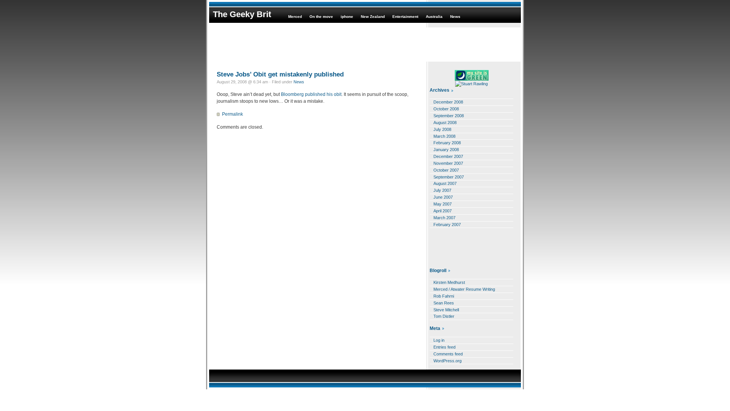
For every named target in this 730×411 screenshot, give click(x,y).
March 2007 (444, 217)
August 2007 (445, 183)
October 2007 (446, 170)
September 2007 (448, 177)
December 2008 (448, 102)
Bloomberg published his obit (311, 94)
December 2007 (448, 156)
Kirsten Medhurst (449, 282)
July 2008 (442, 129)
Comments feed (448, 354)
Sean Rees (443, 303)
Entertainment (405, 16)
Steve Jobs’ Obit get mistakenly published (280, 74)
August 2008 (445, 122)
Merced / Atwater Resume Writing (464, 289)
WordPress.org (447, 360)
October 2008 (446, 109)
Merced (295, 16)
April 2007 (442, 211)
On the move (321, 16)
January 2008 (446, 149)
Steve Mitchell (446, 309)
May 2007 (442, 204)
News (455, 16)
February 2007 (447, 224)
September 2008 (448, 115)
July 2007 (442, 190)
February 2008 (447, 142)
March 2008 (444, 136)
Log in (438, 340)
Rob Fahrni (443, 296)
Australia (434, 16)
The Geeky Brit (242, 14)
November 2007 (448, 163)
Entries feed (444, 347)
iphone (347, 16)
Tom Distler (443, 316)
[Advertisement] (365, 44)
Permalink (232, 114)
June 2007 (443, 197)
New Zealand (373, 16)
